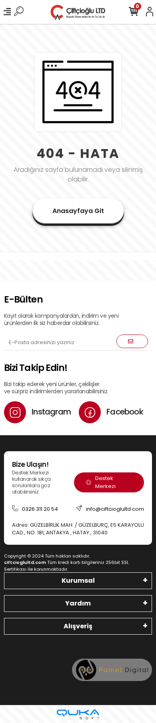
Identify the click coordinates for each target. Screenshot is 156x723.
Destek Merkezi (105, 482)
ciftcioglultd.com (25, 562)
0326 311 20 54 (40, 509)
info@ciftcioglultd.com (115, 509)
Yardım (78, 603)
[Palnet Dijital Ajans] (112, 669)
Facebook (124, 411)
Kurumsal (78, 580)
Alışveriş (78, 626)
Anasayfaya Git (78, 210)
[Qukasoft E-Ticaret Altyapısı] (78, 714)
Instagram (50, 411)
